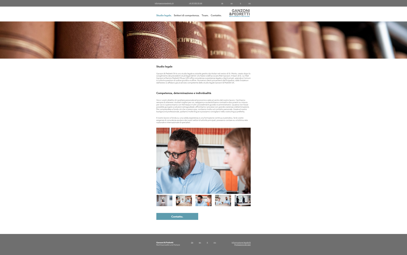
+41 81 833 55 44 (195, 3)
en (232, 3)
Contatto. (216, 15)
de (222, 3)
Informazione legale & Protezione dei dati (241, 243)
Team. (205, 15)
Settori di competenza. (187, 15)
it (240, 3)
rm (249, 3)
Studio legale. (164, 15)
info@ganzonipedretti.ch (164, 3)
